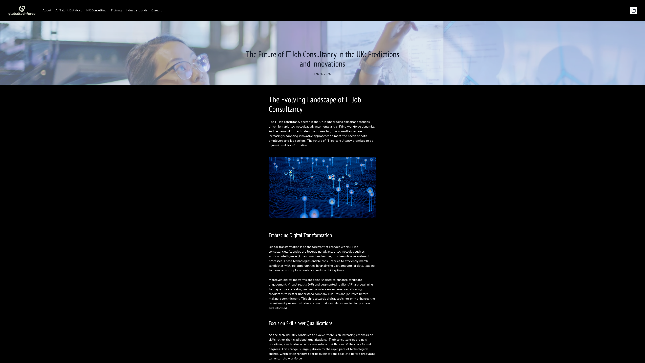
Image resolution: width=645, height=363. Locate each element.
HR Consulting (96, 10)
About (46, 10)
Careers (157, 10)
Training (116, 10)
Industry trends (136, 10)
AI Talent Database (68, 10)
